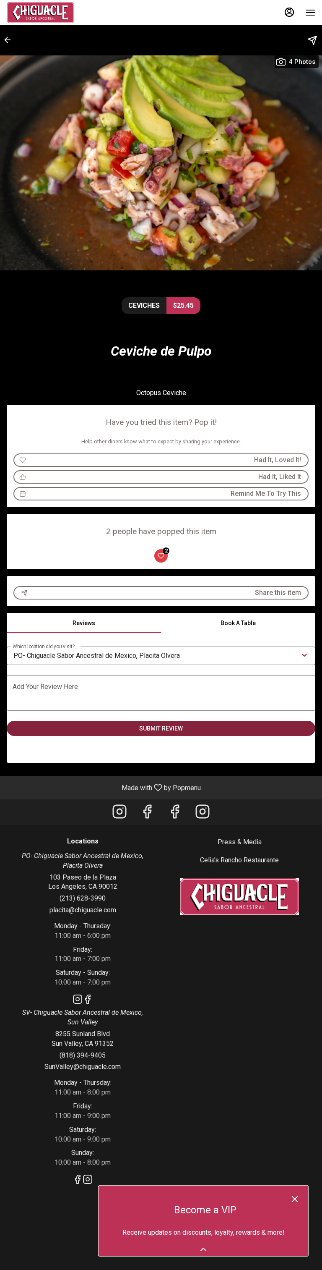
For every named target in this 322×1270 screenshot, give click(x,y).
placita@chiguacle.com (82, 910)
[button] (10, 40)
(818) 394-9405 (83, 1055)
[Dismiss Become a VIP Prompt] (295, 1199)
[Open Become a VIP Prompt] (203, 1249)
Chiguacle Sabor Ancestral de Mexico (239, 897)
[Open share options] (312, 40)
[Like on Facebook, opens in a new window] (147, 814)
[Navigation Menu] (310, 12)
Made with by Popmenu (103, 787)
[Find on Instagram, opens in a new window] (119, 814)
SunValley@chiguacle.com (82, 1067)
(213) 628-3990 (83, 898)
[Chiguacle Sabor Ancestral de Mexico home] (44, 12)
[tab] (84, 623)
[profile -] (289, 12)
